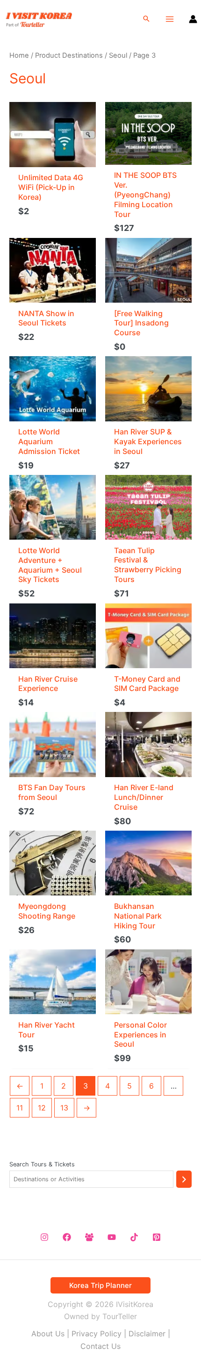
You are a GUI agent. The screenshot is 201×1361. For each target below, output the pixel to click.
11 (19, 1107)
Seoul (118, 55)
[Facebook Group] (89, 1237)
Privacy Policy (97, 1333)
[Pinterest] (156, 1237)
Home (19, 55)
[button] (146, 19)
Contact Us (100, 1346)
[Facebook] (66, 1237)
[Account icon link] (193, 19)
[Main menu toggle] (169, 19)
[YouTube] (111, 1237)
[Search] (184, 1179)
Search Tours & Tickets (42, 1164)
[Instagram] (44, 1237)
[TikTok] (134, 1237)
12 (42, 1107)
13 (64, 1107)
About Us (48, 1333)
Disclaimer (147, 1333)
